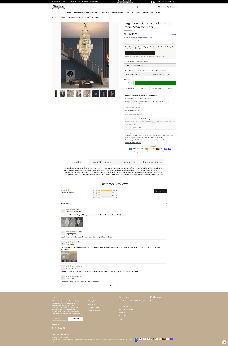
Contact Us (123, 316)
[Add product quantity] (131, 83)
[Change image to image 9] (103, 93)
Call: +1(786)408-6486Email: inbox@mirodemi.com (124, 1)
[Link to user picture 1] (68, 222)
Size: (136, 62)
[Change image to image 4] (62, 93)
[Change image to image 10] (111, 93)
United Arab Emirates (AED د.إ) (166, 2)
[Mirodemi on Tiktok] (58, 328)
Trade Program (155, 301)
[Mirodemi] (58, 7)
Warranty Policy (93, 307)
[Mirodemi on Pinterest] (52, 328)
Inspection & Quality (126, 309)
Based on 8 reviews (67, 192)
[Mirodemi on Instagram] (55, 328)
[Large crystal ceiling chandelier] (85, 55)
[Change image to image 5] (70, 93)
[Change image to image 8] (95, 93)
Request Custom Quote (133, 110)
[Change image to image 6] (78, 93)
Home (54, 17)
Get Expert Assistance (133, 127)
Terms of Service (94, 311)
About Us (122, 313)
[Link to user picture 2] (79, 222)
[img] (70, 210)
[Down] (117, 93)
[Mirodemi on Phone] (152, 2)
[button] (96, 190)
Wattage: (159, 70)
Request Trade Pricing (133, 143)
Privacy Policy (92, 301)
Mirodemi (66, 338)
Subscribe (75, 319)
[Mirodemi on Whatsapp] (154, 2)
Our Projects (123, 306)
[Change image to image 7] (86, 93)
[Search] (137, 7)
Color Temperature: (137, 70)
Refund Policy (92, 304)
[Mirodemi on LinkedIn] (64, 328)
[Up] (53, 93)
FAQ (120, 319)
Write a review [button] (161, 191)
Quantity (127, 79)
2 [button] (112, 286)
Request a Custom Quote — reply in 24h (140, 53)
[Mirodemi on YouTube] (61, 328)
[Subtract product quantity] (125, 83)
